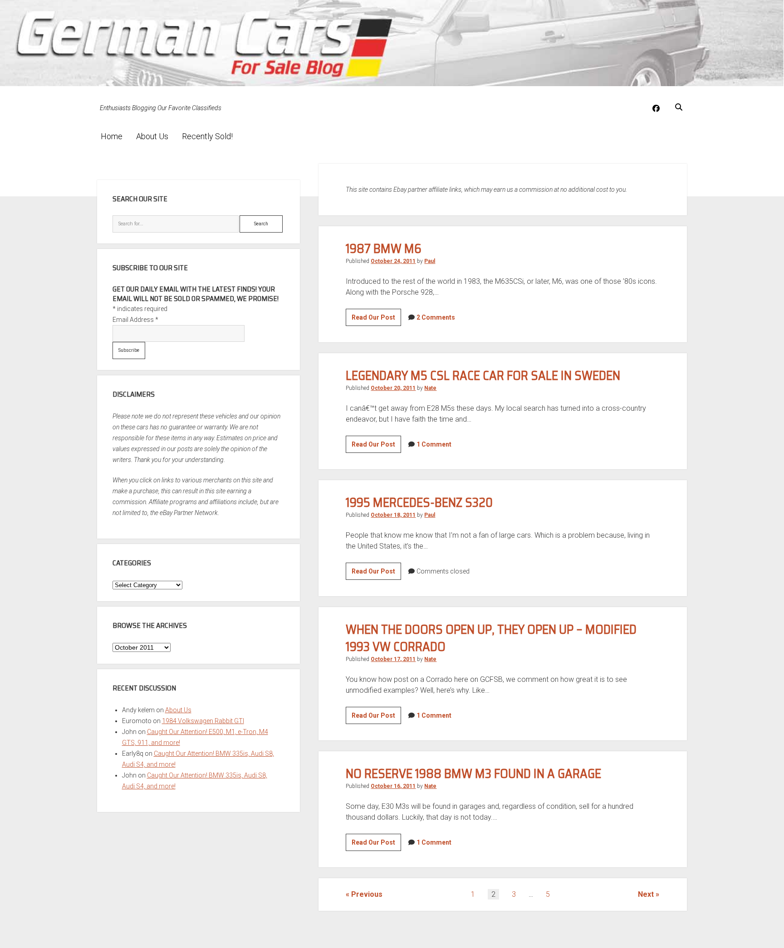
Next (646, 894)
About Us (152, 136)
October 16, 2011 (393, 786)
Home (111, 136)
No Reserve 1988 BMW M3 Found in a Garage (473, 773)
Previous (366, 894)
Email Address (135, 319)
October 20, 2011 (393, 388)
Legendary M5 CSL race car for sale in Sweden (483, 375)
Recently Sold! (207, 136)
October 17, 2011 (393, 659)
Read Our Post (376, 319)
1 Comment (433, 444)
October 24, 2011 (393, 261)
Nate (430, 388)
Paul (429, 261)
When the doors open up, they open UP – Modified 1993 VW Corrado (491, 637)
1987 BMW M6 (383, 248)
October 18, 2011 (393, 515)
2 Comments (435, 317)
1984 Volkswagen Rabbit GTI (203, 720)
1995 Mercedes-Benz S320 (419, 502)
